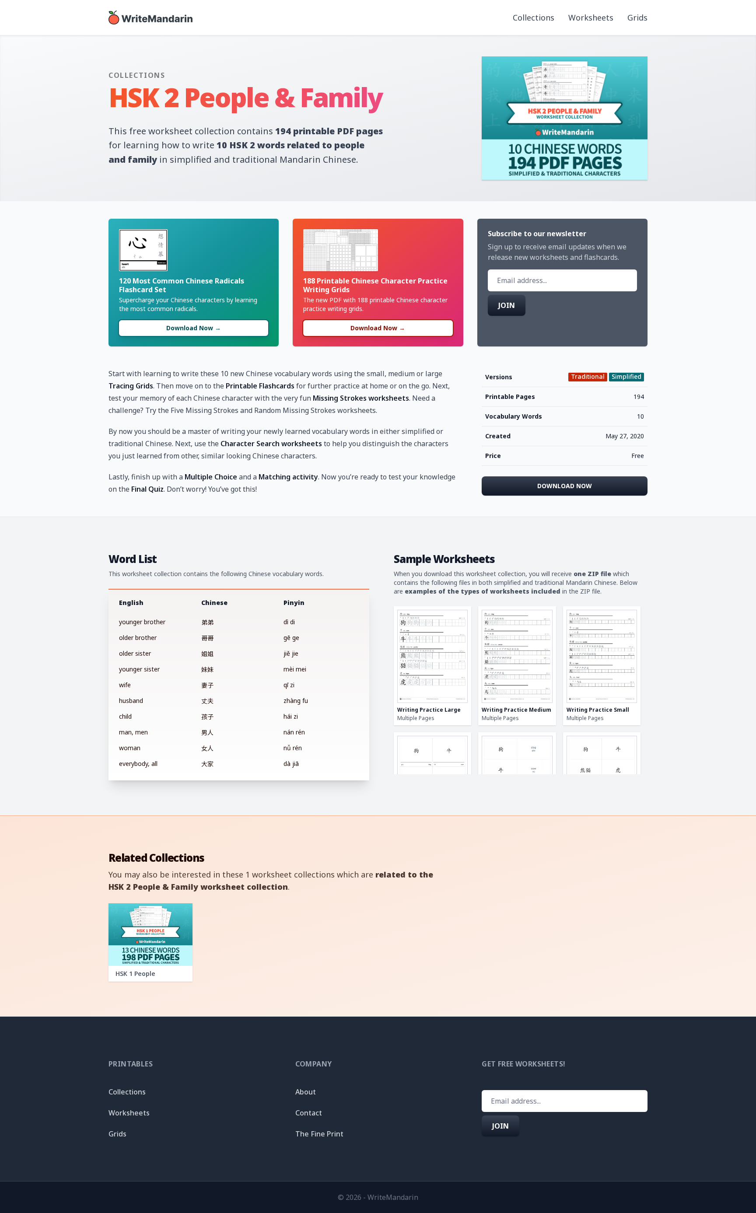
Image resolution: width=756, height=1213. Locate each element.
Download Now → (193, 328)
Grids (637, 17)
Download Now (564, 486)
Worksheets (590, 17)
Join (506, 305)
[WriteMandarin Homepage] (150, 17)
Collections (533, 17)
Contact (308, 1113)
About (305, 1092)
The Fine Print (319, 1134)
